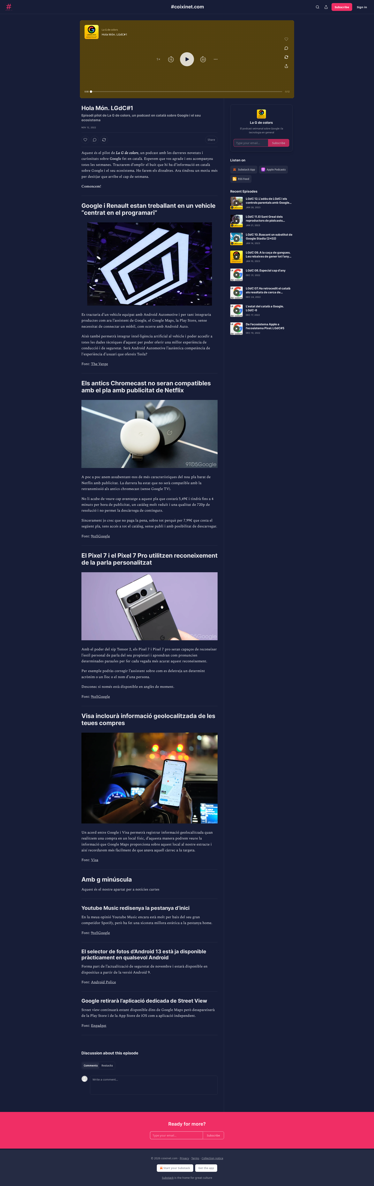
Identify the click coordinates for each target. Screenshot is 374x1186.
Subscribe (342, 7)
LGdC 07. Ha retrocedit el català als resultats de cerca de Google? (268, 290)
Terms (195, 1158)
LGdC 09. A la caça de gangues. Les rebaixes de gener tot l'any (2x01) (268, 254)
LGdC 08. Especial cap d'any (266, 270)
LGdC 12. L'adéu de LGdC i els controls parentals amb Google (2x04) (267, 201)
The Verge (99, 364)
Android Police (103, 982)
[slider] (186, 92)
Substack (168, 1178)
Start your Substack (176, 1168)
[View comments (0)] (286, 48)
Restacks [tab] (107, 1065)
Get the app (206, 1168)
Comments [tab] (91, 1065)
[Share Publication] (326, 7)
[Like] (85, 140)
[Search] (317, 7)
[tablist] (98, 1065)
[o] (236, 203)
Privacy (184, 1158)
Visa (94, 860)
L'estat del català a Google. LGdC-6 (265, 308)
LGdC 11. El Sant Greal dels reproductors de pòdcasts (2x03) (264, 219)
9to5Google (100, 536)
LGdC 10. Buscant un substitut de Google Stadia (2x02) (269, 236)
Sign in (362, 7)
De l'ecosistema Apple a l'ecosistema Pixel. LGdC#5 (265, 326)
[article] (261, 203)
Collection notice (212, 1158)
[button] (158, 59)
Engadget (98, 1026)
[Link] (76, 209)
